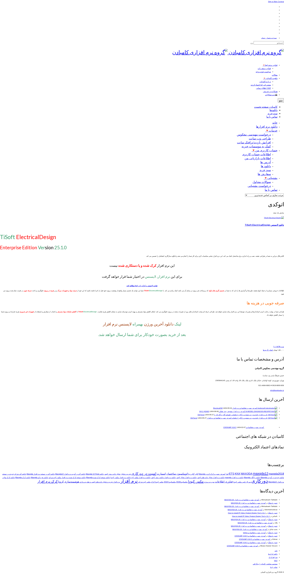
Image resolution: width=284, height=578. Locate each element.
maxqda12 (260, 473)
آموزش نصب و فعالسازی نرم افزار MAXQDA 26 (241, 500)
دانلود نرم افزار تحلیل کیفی (186, 477)
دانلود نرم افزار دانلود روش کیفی (163, 477)
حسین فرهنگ (272, 503)
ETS (231, 473)
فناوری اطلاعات (224, 481)
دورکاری (259, 481)
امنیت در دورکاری (143, 473)
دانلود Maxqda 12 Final (95, 474)
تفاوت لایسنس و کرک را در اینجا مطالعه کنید (142, 286)
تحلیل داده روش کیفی (112, 474)
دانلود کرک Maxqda (22, 477)
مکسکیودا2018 (182, 482)
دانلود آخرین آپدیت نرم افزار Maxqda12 (70, 474)
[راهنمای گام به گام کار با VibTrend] (254, 415)
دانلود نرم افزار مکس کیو (140, 477)
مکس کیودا (196, 481)
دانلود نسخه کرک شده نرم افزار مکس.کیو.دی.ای (67, 477)
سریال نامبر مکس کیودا (242, 482)
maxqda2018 (276, 473)
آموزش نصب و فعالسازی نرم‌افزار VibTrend (210, 418)
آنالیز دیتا (191, 474)
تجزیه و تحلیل (126, 474)
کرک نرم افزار (47, 481)
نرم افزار (129, 481)
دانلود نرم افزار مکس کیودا (120, 477)
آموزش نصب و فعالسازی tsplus (254, 533)
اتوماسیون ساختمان (177, 473)
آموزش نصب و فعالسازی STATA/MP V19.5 (250, 536)
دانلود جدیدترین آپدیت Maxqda (272, 477)
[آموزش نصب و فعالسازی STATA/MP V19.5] (270, 427)
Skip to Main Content (276, 1)
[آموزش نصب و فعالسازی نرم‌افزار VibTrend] (254, 418)
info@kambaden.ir (277, 390)
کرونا (61, 481)
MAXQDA (246, 473)
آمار (227, 474)
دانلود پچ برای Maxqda (39, 477)
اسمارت (161, 473)
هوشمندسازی (71, 481)
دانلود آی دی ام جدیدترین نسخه (14, 474)
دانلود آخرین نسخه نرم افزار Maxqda (41, 474)
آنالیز (196, 474)
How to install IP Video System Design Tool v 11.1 (247, 513)
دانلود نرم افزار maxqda (234, 477)
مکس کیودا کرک (157, 482)
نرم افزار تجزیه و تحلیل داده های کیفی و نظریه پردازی (100, 482)
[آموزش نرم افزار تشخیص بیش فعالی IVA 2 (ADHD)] (261, 411)
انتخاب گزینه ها (268, 350)
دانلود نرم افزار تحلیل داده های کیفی (211, 477)
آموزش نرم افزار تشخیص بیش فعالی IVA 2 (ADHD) (222, 411)
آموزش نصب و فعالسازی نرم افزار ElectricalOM (235, 408)
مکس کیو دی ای (144, 482)
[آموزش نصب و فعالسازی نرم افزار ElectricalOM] (267, 408)
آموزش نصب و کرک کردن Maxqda (212, 474)
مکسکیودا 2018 (170, 482)
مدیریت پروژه (209, 482)
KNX (237, 473)
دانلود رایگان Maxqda (252, 477)
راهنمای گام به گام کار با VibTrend (214, 415)
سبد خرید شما (269, 38)
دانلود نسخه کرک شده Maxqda (98, 477)
